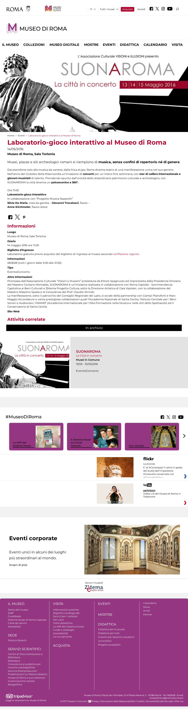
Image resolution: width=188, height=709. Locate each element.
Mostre (91, 45)
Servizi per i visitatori (65, 616)
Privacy (95, 701)
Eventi (109, 45)
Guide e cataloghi (63, 629)
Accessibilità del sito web (159, 701)
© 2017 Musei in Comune (73, 701)
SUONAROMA (88, 351)
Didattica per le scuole (111, 629)
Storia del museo (18, 609)
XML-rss (179, 701)
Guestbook (14, 616)
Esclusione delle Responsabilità (118, 701)
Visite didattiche (63, 623)
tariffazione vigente (126, 254)
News (146, 606)
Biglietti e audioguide (66, 612)
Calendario (155, 45)
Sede (12, 635)
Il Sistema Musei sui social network (81, 442)
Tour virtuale (136, 445)
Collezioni (34, 45)
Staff (10, 612)
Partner (147, 614)
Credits (140, 701)
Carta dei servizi (17, 623)
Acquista (127, 9)
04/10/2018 (162, 471)
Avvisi (146, 610)
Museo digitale (64, 45)
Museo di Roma (43, 28)
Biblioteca (14, 660)
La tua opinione (62, 636)
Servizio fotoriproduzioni (22, 670)
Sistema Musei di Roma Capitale (27, 619)
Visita (177, 45)
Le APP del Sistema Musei (22, 444)
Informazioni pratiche (66, 609)
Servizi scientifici (24, 649)
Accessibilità (60, 633)
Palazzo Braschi (17, 640)
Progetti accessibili (109, 644)
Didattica (129, 45)
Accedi (141, 9)
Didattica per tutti (109, 633)
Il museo (10, 45)
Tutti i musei (107, 9)
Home (10, 135)
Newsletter (14, 626)
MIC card (58, 619)
